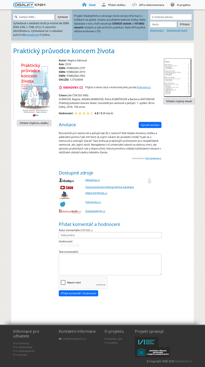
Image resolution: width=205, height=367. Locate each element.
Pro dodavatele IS (23, 351)
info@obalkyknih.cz (74, 339)
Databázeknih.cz (95, 211)
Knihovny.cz (144, 87)
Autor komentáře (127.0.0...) (75, 230)
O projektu (111, 342)
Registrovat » (157, 30)
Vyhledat (62, 17)
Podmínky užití (113, 339)
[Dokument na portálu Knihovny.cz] (71, 87)
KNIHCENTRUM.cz (96, 193)
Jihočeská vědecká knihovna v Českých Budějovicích (152, 352)
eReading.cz (92, 180)
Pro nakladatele (22, 347)
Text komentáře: (68, 252)
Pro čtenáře (20, 355)
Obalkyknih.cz (183, 361)
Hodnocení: (66, 241)
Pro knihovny (21, 343)
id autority (32, 35)
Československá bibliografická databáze (109, 187)
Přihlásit (185, 24)
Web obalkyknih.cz (153, 158)
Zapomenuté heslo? (177, 30)
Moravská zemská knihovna (147, 342)
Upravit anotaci (150, 125)
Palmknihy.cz (93, 202)
